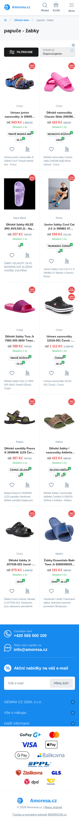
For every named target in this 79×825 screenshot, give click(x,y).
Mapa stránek (53, 807)
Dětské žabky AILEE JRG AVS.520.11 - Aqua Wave (19, 227)
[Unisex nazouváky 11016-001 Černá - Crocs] (59, 306)
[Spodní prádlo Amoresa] (5, 20)
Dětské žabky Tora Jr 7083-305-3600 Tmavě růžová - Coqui (20, 338)
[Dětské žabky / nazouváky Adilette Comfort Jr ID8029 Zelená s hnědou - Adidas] (59, 418)
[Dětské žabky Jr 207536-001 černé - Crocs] (19, 529)
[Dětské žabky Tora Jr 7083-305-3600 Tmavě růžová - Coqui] (19, 306)
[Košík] (56, 8)
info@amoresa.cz (30, 649)
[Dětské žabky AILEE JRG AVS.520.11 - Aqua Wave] (19, 194)
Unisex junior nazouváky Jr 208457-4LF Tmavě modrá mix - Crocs (19, 115)
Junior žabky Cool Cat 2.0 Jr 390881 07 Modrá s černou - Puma (59, 227)
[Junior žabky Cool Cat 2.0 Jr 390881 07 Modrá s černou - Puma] (59, 194)
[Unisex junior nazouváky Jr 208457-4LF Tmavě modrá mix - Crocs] (19, 82)
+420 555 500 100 (30, 635)
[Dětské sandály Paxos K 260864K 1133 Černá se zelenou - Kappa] (19, 418)
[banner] (22, 7)
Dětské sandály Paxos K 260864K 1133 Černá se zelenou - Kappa (19, 450)
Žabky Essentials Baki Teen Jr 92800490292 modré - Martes (59, 562)
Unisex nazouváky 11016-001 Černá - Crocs (59, 338)
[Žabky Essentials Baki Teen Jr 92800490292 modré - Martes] (59, 529)
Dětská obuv (21, 20)
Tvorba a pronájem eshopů (29, 814)
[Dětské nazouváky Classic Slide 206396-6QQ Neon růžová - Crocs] (59, 82)
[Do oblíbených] (12, 149)
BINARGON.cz (57, 814)
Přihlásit (61, 683)
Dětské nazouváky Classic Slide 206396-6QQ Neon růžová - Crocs (59, 115)
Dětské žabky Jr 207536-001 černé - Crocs (20, 562)
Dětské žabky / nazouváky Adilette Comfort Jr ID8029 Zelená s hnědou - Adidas (59, 450)
